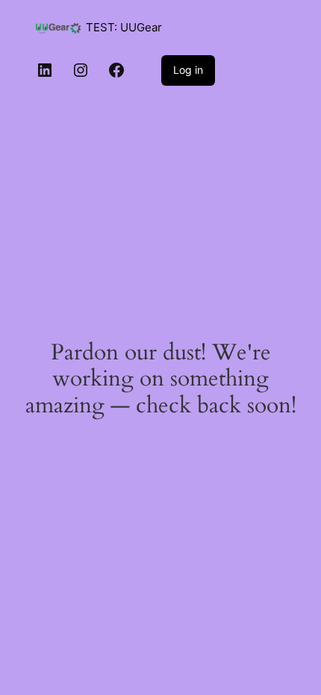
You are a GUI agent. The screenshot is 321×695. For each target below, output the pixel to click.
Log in (188, 69)
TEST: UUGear (124, 27)
